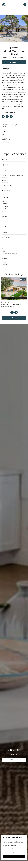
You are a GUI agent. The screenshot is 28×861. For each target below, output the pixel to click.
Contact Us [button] (14, 759)
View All (14, 317)
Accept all (14, 856)
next (16, 312)
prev (12, 312)
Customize (14, 852)
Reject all (14, 848)
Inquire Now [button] (14, 62)
